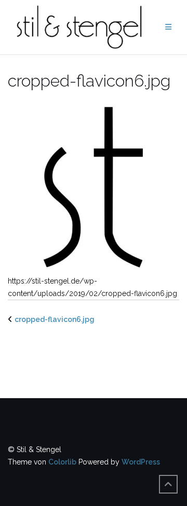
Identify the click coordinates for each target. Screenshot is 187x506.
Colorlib (62, 462)
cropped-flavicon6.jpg (55, 319)
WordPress (141, 462)
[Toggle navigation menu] (168, 27)
